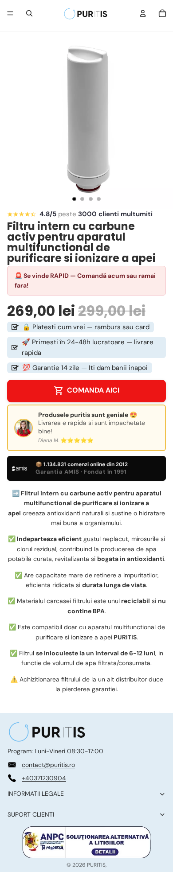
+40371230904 (44, 778)
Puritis (96, 864)
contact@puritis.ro (48, 765)
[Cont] (143, 13)
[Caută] (29, 13)
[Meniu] (10, 13)
